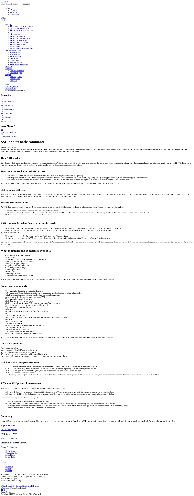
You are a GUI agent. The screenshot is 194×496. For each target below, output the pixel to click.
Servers (8, 24)
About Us (13, 81)
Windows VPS (18, 46)
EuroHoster (5, 2)
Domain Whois (17, 63)
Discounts (8, 67)
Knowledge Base (16, 77)
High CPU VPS (18, 34)
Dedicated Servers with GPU (23, 30)
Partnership (9, 69)
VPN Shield (14, 59)
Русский (8, 471)
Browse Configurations (9, 430)
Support (8, 75)
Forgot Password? (16, 14)
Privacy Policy (10, 457)
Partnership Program (17, 71)
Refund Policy (10, 455)
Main (7, 85)
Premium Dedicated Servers (22, 26)
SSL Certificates (15, 56)
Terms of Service (11, 453)
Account (8, 8)
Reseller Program (16, 73)
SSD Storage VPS (19, 44)
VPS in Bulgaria (18, 36)
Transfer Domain (16, 54)
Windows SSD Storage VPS (22, 48)
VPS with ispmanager (20, 42)
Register (15, 12)
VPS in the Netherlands (21, 38)
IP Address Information (20, 65)
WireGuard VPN (16, 61)
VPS (7, 32)
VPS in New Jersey (19, 40)
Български (9, 467)
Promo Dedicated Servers (21, 28)
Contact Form (15, 79)
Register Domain (16, 52)
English (3, 463)
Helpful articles (10, 89)
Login (14, 10)
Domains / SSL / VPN (13, 50)
